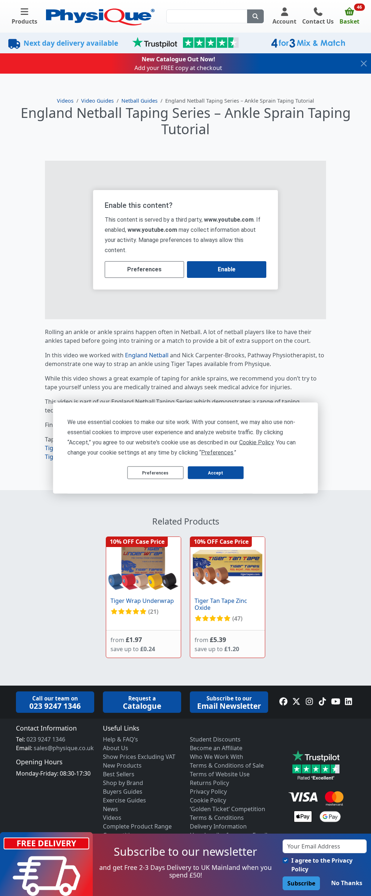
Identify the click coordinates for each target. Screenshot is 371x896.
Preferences (155, 472)
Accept (215, 472)
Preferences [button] (217, 452)
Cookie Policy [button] (256, 442)
